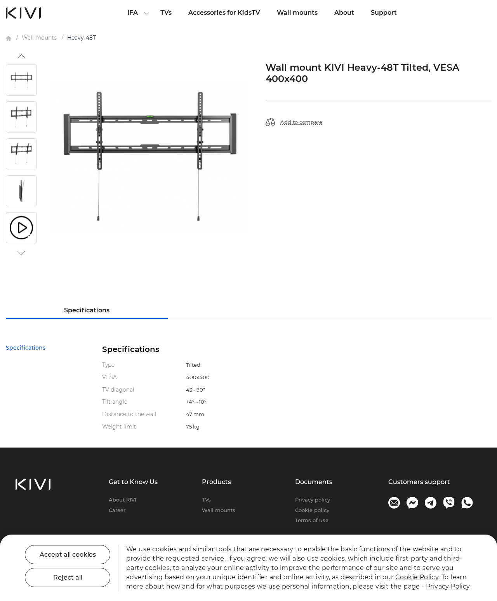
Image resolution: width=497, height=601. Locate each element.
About (344, 12)
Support (384, 12)
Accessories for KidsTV (224, 12)
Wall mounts (297, 12)
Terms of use (311, 520)
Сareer (117, 510)
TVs (166, 12)
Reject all (67, 577)
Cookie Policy (416, 577)
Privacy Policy (448, 586)
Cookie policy (312, 510)
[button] (21, 56)
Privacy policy (312, 499)
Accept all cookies (68, 554)
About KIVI (122, 499)
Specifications (86, 310)
